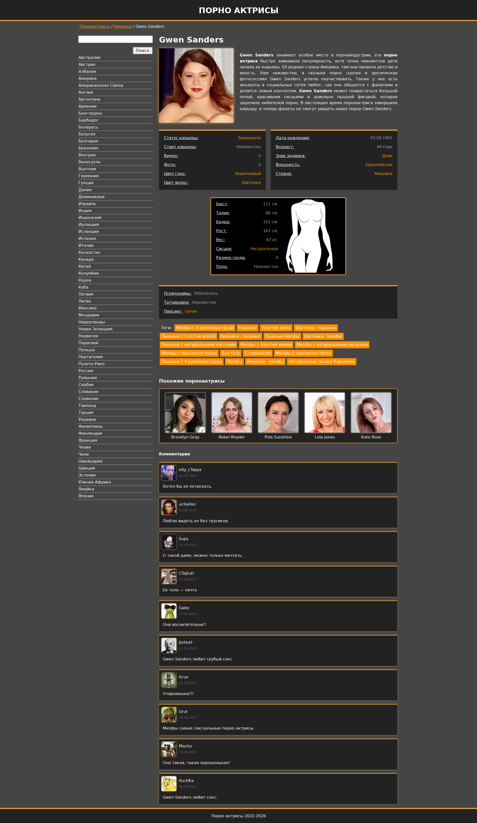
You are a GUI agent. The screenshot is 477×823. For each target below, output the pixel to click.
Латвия (86, 294)
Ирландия (89, 224)
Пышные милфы (282, 336)
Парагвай (88, 343)
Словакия (88, 391)
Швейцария (91, 461)
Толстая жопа (276, 327)
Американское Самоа (101, 85)
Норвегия (88, 336)
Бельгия (87, 134)
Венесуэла (89, 162)
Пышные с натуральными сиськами (198, 344)
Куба (83, 287)
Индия (85, 210)
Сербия (86, 384)
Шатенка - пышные (316, 327)
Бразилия (88, 148)
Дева (387, 155)
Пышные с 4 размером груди (191, 361)
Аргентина (89, 99)
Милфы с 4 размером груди (205, 327)
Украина (87, 419)
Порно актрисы (238, 10)
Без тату (231, 353)
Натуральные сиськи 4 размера (322, 361)
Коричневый (248, 173)
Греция (86, 182)
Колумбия (89, 273)
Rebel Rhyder (232, 437)
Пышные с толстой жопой (188, 336)
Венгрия (87, 155)
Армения (88, 106)
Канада (86, 259)
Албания (87, 71)
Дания (85, 189)
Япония (86, 496)
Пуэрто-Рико (92, 363)
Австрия (87, 64)
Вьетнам (87, 169)
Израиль (87, 203)
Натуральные (264, 248)
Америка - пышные (240, 336)
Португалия (91, 356)
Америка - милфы (265, 361)
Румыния (88, 377)
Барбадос (89, 120)
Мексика (88, 308)
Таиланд (87, 405)
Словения (88, 398)
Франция (88, 440)
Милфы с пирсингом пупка (189, 353)
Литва (85, 301)
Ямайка (86, 489)
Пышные (247, 327)
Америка (123, 26)
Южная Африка (95, 482)
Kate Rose (371, 437)
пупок (191, 311)
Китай (85, 266)
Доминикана (92, 196)
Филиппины (91, 426)
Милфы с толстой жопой (266, 344)
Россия (86, 370)
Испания (87, 238)
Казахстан (89, 252)
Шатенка (251, 182)
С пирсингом (258, 353)
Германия (89, 175)
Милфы (234, 361)
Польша (87, 349)
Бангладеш (90, 113)
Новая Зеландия (96, 329)
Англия (86, 92)
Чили (84, 454)
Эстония (87, 475)
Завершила (249, 137)
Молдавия (89, 315)
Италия (86, 245)
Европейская (379, 164)
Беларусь (88, 127)
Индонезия (90, 217)
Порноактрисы (95, 26)
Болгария (88, 141)
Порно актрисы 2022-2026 (238, 816)
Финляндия (90, 433)
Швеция (87, 468)
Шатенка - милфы (323, 336)
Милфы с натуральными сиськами (332, 344)
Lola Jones (325, 437)
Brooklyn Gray (185, 437)
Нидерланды (92, 322)
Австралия (89, 57)
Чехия (85, 447)
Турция (86, 412)
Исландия (89, 231)
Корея (85, 280)
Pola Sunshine (278, 437)
